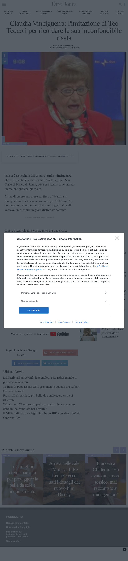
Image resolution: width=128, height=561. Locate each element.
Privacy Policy (82, 322)
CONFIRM (33, 310)
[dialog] (64, 280)
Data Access (64, 322)
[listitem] (64, 292)
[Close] (118, 239)
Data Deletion (46, 322)
